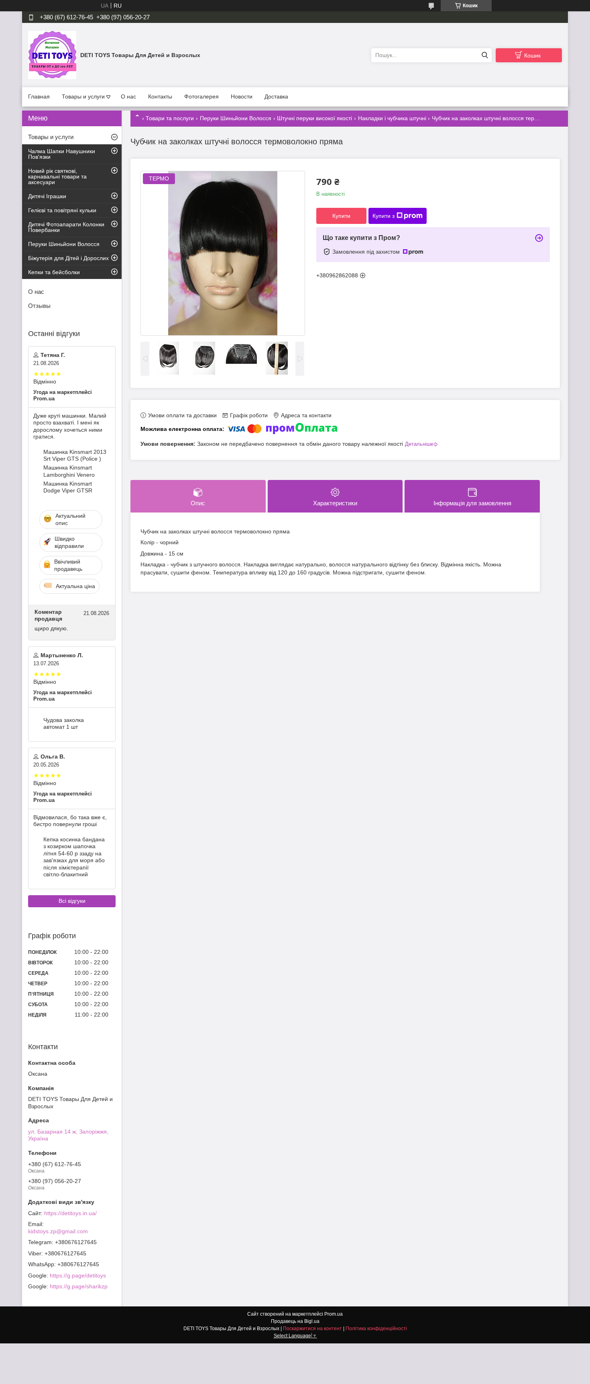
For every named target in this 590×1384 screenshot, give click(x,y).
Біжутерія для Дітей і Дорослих (68, 258)
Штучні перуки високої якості (314, 118)
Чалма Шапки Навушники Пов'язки (61, 154)
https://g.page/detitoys (78, 1275)
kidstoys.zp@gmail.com (58, 1231)
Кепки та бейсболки (54, 272)
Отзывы (39, 305)
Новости (241, 96)
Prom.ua (333, 1314)
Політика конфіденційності (376, 1328)
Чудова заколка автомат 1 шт (63, 723)
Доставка (276, 96)
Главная (39, 96)
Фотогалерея (201, 96)
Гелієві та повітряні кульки (62, 210)
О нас (128, 96)
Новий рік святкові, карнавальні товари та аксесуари (57, 176)
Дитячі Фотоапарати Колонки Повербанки (66, 227)
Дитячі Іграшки (47, 196)
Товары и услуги (83, 96)
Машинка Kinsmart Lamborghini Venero (69, 471)
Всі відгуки (72, 901)
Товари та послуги (170, 118)
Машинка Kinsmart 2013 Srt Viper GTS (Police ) (74, 455)
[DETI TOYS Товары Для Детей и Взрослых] (52, 54)
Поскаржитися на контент (312, 1328)
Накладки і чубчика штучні (392, 118)
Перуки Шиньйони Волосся (235, 118)
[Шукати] (485, 55)
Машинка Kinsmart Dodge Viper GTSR (67, 487)
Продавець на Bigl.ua (295, 1321)
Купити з (383, 216)
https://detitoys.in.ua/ (70, 1213)
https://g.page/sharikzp (79, 1286)
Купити (341, 216)
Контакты (160, 96)
